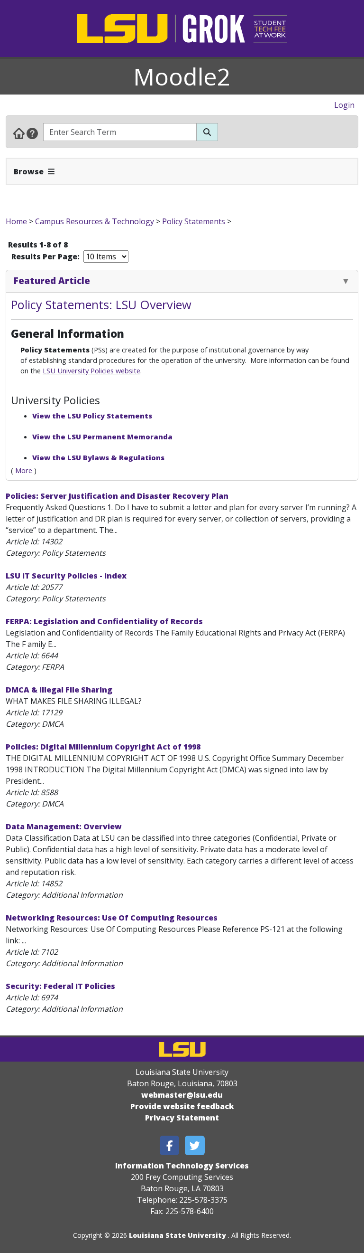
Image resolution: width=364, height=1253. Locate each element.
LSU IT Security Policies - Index (66, 575)
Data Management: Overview (64, 826)
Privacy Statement (182, 1117)
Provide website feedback (182, 1106)
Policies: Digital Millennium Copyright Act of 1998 (103, 746)
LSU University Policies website (91, 370)
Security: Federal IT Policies (60, 986)
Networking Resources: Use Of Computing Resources (112, 917)
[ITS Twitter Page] (195, 1145)
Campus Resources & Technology (94, 221)
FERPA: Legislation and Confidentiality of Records (104, 621)
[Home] (19, 133)
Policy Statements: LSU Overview (101, 304)
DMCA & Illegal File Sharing (59, 689)
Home (16, 221)
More (23, 470)
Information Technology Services (182, 1165)
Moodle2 (182, 76)
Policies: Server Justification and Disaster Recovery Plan (117, 496)
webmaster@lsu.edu (182, 1095)
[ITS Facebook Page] (170, 1145)
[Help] (32, 133)
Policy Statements (193, 221)
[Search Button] (207, 132)
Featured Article (52, 280)
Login (344, 105)
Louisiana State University (177, 1235)
